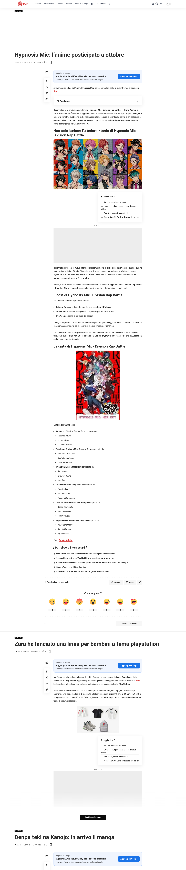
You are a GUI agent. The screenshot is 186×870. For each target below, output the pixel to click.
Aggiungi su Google (129, 76)
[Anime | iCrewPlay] (23, 4)
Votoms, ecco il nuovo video (115, 202)
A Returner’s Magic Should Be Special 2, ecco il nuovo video (82, 571)
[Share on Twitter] (47, 87)
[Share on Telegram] (47, 93)
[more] (109, 4)
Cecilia (17, 651)
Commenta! (37, 62)
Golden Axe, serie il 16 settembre (71, 567)
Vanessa (18, 62)
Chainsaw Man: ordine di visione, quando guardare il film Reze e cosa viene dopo (92, 562)
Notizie (18, 11)
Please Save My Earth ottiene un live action (121, 217)
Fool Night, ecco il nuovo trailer (116, 213)
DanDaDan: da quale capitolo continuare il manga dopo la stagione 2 (86, 553)
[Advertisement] (93, 31)
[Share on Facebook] (47, 81)
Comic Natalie (66, 540)
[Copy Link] (47, 99)
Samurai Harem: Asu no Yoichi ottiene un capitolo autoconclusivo (85, 558)
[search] (157, 4)
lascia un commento (130, 624)
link (55, 91)
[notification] (153, 3)
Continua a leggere (93, 817)
